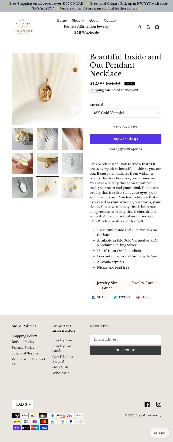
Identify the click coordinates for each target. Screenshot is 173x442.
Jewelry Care (142, 283)
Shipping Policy (24, 336)
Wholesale (60, 373)
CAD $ (21, 404)
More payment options (125, 149)
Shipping (97, 90)
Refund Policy (23, 342)
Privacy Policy (23, 348)
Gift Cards (60, 367)
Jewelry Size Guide (107, 285)
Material (96, 105)
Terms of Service (25, 353)
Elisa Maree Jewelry (148, 415)
